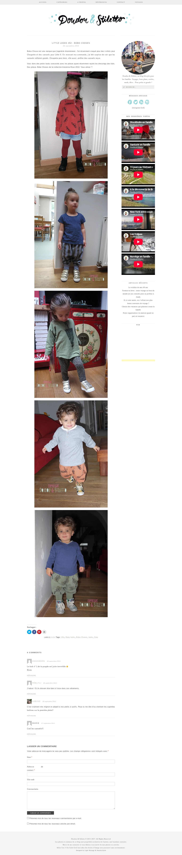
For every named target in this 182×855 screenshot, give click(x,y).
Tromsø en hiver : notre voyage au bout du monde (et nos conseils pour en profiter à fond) (138, 294)
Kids (53, 637)
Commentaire (32, 789)
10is (62, 637)
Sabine (36, 701)
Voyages (139, 2)
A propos (81, 2)
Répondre (31, 675)
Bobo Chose (32, 51)
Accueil (43, 2)
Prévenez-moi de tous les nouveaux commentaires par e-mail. (55, 818)
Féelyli (36, 683)
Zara (96, 637)
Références (101, 2)
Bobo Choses (81, 637)
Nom (29, 757)
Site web (30, 780)
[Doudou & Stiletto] (91, 20)
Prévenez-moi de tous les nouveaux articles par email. (52, 824)
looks (91, 637)
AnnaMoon (38, 661)
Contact (121, 2)
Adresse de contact (35, 768)
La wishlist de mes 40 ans (138, 287)
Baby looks (70, 637)
